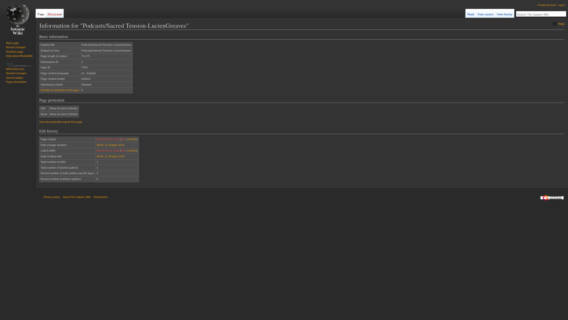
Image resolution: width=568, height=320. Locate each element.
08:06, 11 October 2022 (111, 145)
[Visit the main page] (18, 18)
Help (561, 24)
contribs (132, 139)
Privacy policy (51, 197)
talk (123, 139)
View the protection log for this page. (61, 122)
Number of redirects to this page (60, 90)
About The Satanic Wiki (77, 197)
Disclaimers (100, 197)
